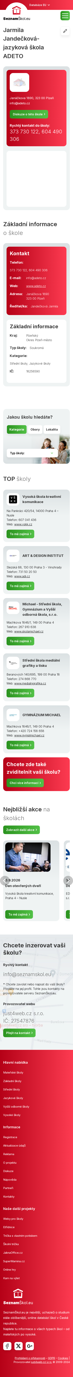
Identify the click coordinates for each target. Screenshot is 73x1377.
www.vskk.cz (23, 524)
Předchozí (5, 881)
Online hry (9, 1269)
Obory (35, 429)
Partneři (8, 1188)
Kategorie (16, 429)
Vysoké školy (11, 1115)
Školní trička (11, 1244)
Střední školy (18, 363)
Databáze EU (37, 5)
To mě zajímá (19, 534)
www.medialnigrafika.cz (30, 683)
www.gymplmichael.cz (29, 735)
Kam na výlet (11, 1278)
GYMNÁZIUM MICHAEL (41, 715)
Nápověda (9, 1179)
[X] (18, 1346)
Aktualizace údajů (14, 1145)
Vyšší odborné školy (16, 1106)
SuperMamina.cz (14, 1261)
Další (68, 881)
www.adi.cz (22, 576)
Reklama (8, 1154)
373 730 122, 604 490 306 (36, 135)
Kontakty (8, 1196)
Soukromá (37, 348)
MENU (65, 15)
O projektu (9, 1162)
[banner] (16, 12)
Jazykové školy (40, 363)
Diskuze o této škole (28, 114)
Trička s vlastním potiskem (20, 1235)
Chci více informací (24, 783)
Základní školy (12, 1081)
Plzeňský (32, 335)
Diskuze (8, 1171)
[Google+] (30, 1346)
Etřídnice (9, 1227)
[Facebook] (7, 1346)
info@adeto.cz (20, 103)
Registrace (10, 1137)
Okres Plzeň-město (39, 340)
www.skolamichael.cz (28, 631)
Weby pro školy (13, 1219)
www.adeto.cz (36, 286)
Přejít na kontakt (18, 1033)
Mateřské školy (13, 1072)
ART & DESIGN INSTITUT (43, 556)
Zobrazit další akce (20, 830)
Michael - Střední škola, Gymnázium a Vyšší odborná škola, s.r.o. (42, 609)
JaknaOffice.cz (13, 1252)
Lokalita (52, 429)
